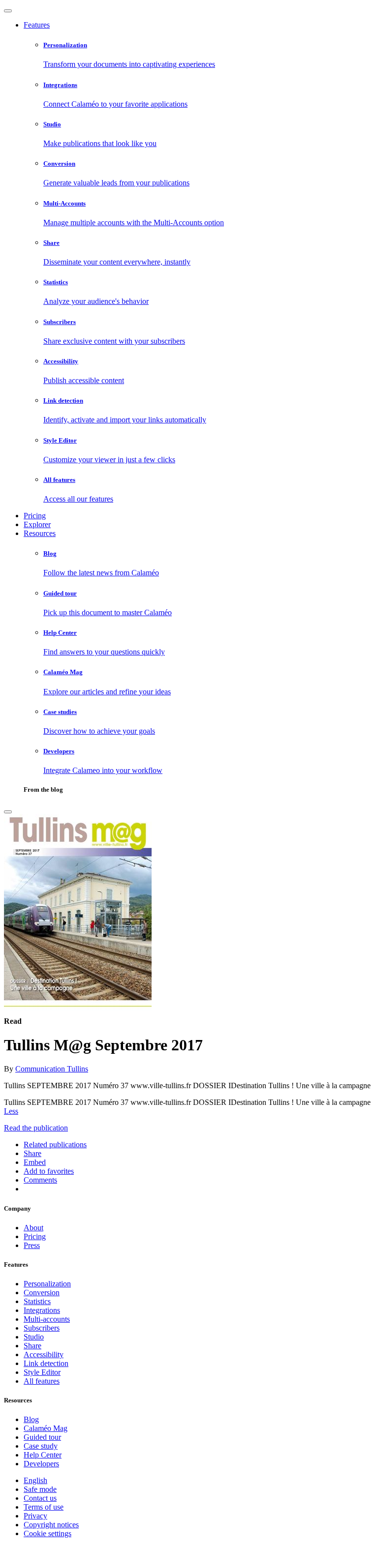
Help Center (43, 1455)
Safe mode (40, 1489)
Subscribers (42, 1328)
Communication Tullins (51, 1069)
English (35, 1480)
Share (32, 1345)
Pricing (35, 515)
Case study (41, 1446)
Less (11, 1111)
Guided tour (42, 1437)
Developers (41, 1463)
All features (42, 1381)
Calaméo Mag (45, 1428)
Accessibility (43, 1354)
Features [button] (37, 25)
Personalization (47, 1283)
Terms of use (43, 1507)
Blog (31, 1419)
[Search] (8, 811)
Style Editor (42, 1372)
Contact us (40, 1498)
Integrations (42, 1310)
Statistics (37, 1301)
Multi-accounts (47, 1319)
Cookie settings (47, 1533)
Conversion (42, 1292)
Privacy (35, 1516)
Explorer (37, 524)
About (33, 1227)
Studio (34, 1337)
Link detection (46, 1363)
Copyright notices (51, 1524)
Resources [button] (40, 533)
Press (32, 1245)
